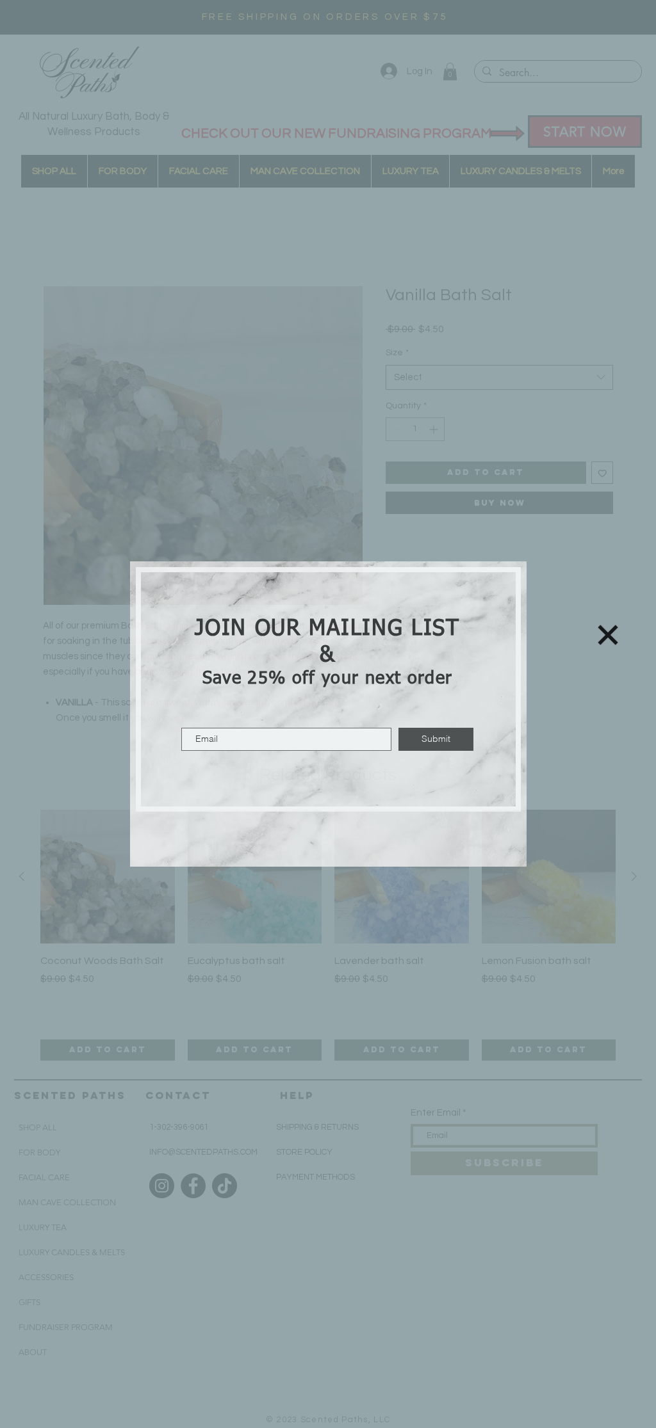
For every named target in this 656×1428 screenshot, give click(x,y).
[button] (608, 635)
